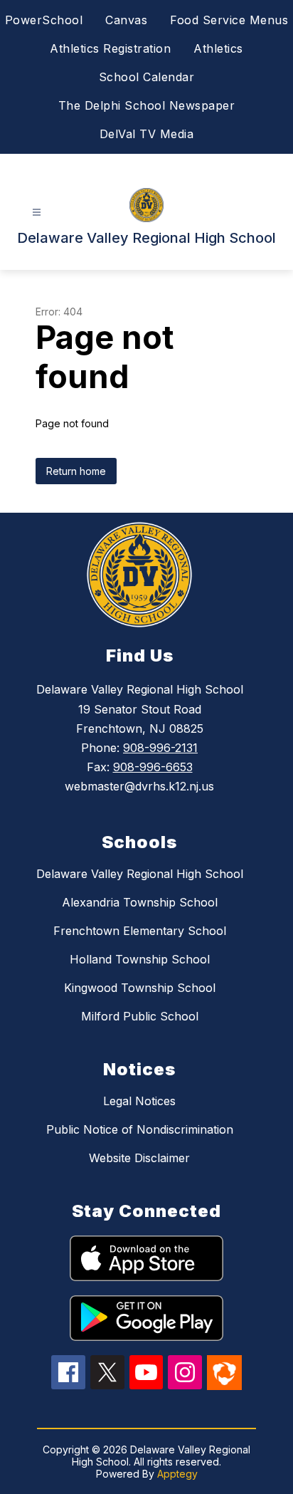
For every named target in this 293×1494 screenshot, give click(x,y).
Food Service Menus (229, 20)
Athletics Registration (110, 48)
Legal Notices (139, 1101)
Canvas (126, 20)
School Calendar (147, 77)
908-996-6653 (153, 767)
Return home (76, 471)
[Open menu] (36, 212)
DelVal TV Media (147, 134)
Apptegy (177, 1474)
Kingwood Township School (139, 988)
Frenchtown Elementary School (139, 931)
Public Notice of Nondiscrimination (139, 1129)
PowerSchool (44, 20)
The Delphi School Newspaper (146, 105)
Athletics (218, 48)
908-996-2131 (160, 748)
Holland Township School (140, 959)
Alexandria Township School (140, 902)
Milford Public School (139, 1016)
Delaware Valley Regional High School (139, 874)
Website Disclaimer (139, 1158)
